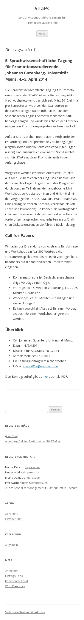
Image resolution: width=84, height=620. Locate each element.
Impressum (32, 467)
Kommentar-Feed (16, 581)
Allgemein (11, 545)
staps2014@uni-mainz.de (40, 366)
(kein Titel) (11, 436)
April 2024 (11, 514)
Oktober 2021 (14, 519)
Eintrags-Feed (14, 576)
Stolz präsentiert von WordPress (25, 612)
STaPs (42, 8)
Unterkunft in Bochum (63, 488)
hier (45, 376)
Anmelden (12, 571)
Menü (42, 33)
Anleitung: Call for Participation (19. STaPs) (32, 441)
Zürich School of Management (24, 488)
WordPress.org (15, 586)
